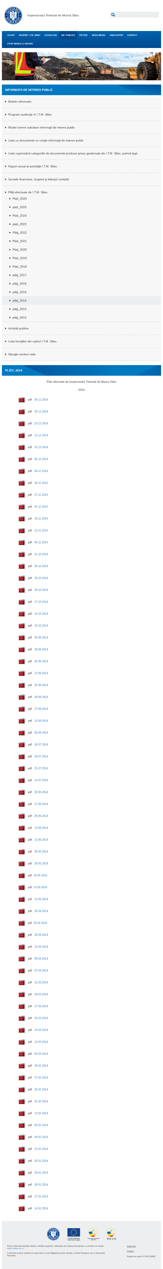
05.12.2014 (41, 459)
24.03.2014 (41, 1030)
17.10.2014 (41, 601)
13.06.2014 (41, 827)
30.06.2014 (41, 792)
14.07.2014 (41, 780)
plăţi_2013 (20, 309)
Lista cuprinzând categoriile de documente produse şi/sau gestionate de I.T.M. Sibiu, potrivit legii (72, 153)
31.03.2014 (41, 982)
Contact (130, 1251)
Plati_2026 (20, 198)
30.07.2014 (41, 744)
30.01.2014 (41, 1160)
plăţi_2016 (20, 283)
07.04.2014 (41, 970)
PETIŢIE (83, 35)
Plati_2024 (20, 215)
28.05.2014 (40, 875)
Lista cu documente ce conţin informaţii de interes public (46, 140)
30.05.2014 (41, 851)
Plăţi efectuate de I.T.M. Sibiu (27, 192)
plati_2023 (20, 224)
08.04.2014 (41, 958)
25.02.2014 (41, 1101)
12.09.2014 (41, 673)
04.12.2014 (41, 471)
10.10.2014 (41, 625)
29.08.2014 (41, 685)
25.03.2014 (41, 1018)
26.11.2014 (41, 506)
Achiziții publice (18, 328)
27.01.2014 (41, 1196)
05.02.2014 (41, 1125)
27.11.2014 (41, 494)
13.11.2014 (41, 530)
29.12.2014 (41, 411)
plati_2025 (20, 207)
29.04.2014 (40, 923)
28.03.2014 (41, 994)
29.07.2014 (41, 756)
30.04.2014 (41, 911)
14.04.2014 (41, 946)
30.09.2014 (41, 637)
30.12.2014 (41, 399)
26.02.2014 (41, 1089)
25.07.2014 (41, 768)
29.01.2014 (41, 1172)
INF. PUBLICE (68, 35)
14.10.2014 (41, 613)
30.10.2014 (41, 566)
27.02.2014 (41, 1077)
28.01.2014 (41, 1184)
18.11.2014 (41, 518)
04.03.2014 (41, 1053)
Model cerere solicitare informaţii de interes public (41, 127)
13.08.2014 (41, 720)
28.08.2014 (41, 697)
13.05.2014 (41, 899)
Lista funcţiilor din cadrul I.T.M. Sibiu (32, 341)
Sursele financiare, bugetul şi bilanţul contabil (38, 179)
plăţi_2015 (20, 292)
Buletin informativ (19, 101)
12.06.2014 (41, 839)
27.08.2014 (41, 708)
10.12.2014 (41, 447)
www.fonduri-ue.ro (15, 1248)
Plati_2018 (20, 266)
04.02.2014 (41, 1137)
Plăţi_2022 (20, 232)
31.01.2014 (41, 1148)
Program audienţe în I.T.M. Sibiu (30, 114)
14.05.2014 (40, 887)
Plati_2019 (20, 258)
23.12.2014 (41, 423)
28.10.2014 (41, 589)
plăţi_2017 (20, 275)
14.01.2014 (41, 1208)
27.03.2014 (41, 1006)
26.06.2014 (41, 815)
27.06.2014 (41, 804)
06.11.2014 (41, 542)
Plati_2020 (20, 249)
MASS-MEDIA (98, 35)
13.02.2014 (41, 1113)
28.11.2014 (41, 482)
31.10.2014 (41, 554)
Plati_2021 (20, 241)
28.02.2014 (41, 1065)
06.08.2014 (41, 732)
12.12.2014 (41, 435)
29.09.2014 (41, 649)
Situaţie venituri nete (22, 354)
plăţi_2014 (20, 300)
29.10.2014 (41, 578)
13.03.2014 (41, 1041)
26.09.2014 (41, 661)
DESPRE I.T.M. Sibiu (29, 35)
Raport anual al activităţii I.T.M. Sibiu (32, 166)
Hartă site (131, 1246)
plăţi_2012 (20, 317)
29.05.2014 (41, 863)
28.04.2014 (41, 934)
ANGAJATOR (116, 35)
